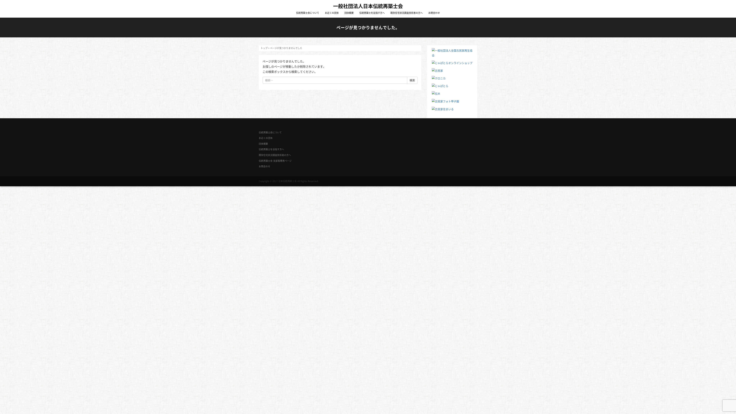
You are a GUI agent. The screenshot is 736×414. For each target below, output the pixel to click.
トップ (264, 48)
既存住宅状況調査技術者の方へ (406, 13)
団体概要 (349, 13)
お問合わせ (434, 13)
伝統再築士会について (307, 13)
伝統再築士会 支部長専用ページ (275, 161)
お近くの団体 (332, 13)
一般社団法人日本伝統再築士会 (368, 6)
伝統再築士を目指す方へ (372, 13)
